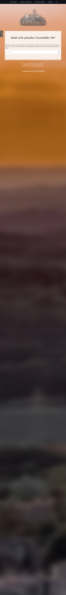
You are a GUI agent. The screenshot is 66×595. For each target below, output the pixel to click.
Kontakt (50, 2)
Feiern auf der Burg (25, 2)
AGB (32, 64)
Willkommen (13, 2)
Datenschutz (39, 64)
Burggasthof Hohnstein (35, 71)
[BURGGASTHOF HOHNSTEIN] (33, 17)
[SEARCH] (56, 2)
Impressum (25, 64)
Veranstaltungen (39, 2)
